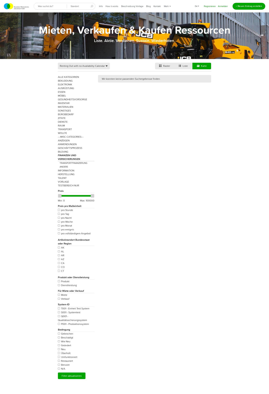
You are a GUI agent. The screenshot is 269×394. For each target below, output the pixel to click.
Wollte (62, 133)
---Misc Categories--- (71, 136)
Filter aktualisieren (72, 375)
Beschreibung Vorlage (132, 6)
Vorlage (63, 181)
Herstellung (66, 174)
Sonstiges (64, 110)
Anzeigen (64, 140)
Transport (65, 129)
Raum (61, 125)
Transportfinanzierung (73, 163)
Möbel (62, 95)
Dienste (63, 121)
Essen (61, 92)
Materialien (65, 107)
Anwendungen (67, 144)
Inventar (64, 103)
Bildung (63, 151)
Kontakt (157, 6)
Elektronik (65, 84)
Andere (64, 166)
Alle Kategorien (68, 77)
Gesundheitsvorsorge (72, 99)
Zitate (62, 118)
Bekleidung (65, 80)
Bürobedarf (66, 114)
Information (66, 170)
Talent (62, 178)
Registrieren (210, 6)
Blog (148, 6)
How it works (112, 6)
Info (101, 6)
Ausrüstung (66, 88)
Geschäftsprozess (70, 148)
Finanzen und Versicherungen (69, 157)
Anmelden (223, 6)
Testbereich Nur (68, 185)
